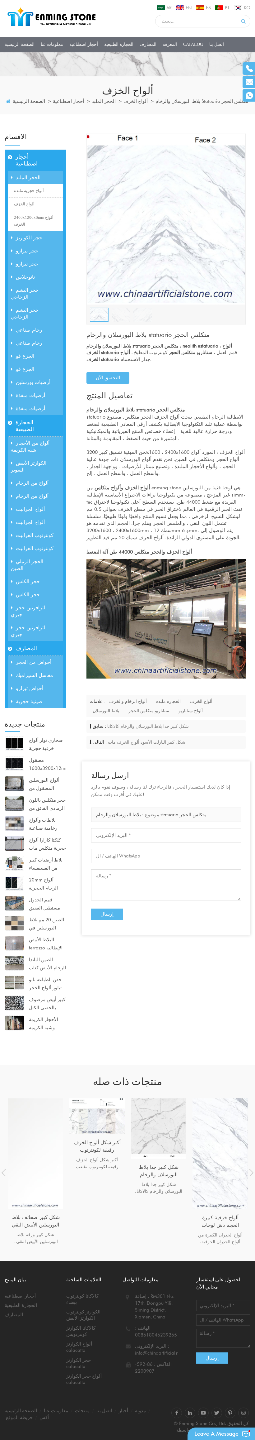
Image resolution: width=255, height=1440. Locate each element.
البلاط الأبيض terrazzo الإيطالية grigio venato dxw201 (46, 944)
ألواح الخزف (135, 101)
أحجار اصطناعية (83, 44)
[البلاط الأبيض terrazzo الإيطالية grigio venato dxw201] (14, 943)
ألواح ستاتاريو (190, 710)
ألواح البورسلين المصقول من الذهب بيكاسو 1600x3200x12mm (47, 784)
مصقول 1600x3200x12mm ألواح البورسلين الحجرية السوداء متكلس (47, 764)
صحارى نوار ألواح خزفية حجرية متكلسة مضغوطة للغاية (46, 744)
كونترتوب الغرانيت (34, 535)
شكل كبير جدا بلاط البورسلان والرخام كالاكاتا (148, 726)
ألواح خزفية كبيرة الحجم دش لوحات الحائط (220, 1222)
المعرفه (170, 44)
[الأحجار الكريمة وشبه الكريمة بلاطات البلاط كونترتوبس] (14, 1022)
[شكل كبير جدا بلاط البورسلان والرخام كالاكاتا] (158, 1128)
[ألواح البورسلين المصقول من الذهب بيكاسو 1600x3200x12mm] (14, 783)
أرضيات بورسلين (33, 382)
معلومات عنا (52, 44)
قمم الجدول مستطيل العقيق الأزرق (44, 904)
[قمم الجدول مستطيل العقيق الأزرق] (14, 903)
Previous (4, 1172)
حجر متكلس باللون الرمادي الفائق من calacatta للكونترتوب (47, 804)
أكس (44, 1417)
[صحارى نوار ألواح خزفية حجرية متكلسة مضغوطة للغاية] (14, 743)
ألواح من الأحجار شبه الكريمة (30, 446)
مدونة (140, 1411)
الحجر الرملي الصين (27, 565)
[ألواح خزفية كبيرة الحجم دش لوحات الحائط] (220, 1153)
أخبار (123, 1411)
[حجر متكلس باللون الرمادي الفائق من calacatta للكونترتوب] (14, 803)
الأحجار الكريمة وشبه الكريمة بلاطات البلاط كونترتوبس (43, 1024)
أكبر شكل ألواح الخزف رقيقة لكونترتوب (97, 1146)
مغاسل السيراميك (34, 675)
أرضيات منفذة (30, 395)
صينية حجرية (29, 701)
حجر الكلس (28, 581)
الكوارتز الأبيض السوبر (28, 466)
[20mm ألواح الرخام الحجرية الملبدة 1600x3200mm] (14, 883)
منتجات (82, 1411)
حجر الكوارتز (29, 238)
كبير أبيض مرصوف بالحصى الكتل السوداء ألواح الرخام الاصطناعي (47, 1004)
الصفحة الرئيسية (20, 44)
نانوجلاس (25, 277)
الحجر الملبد (104, 101)
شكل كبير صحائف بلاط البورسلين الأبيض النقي (36, 1221)
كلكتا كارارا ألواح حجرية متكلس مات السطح (47, 844)
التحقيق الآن (108, 378)
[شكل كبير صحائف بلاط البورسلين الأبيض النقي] (35, 1153)
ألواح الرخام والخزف (128, 701)
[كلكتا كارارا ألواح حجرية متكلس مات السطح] (14, 843)
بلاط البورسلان (106, 710)
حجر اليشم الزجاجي (25, 293)
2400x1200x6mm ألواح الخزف (33, 221)
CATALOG (193, 44)
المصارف (148, 44)
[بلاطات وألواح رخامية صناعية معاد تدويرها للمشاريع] (14, 823)
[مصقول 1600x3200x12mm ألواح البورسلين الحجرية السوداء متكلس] (14, 763)
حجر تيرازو (27, 251)
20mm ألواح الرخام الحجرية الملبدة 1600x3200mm (45, 884)
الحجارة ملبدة (168, 701)
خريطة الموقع (19, 1417)
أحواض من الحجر (33, 662)
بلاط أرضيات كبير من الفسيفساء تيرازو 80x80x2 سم (46, 864)
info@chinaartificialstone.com (166, 1353)
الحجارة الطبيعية (118, 44)
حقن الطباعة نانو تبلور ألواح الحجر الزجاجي (45, 984)
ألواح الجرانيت (30, 509)
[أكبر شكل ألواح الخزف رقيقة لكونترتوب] (97, 1116)
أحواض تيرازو (29, 688)
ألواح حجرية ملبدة (29, 190)
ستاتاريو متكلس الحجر (148, 710)
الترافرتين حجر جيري (29, 611)
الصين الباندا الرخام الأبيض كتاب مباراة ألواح (47, 964)
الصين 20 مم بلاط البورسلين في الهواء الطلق (46, 924)
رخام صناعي (29, 330)
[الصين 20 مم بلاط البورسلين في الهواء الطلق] (14, 923)
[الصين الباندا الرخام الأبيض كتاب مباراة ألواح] (14, 963)
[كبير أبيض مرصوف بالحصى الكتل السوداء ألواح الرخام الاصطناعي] (14, 1003)
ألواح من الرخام (32, 483)
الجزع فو (25, 356)
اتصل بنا (216, 44)
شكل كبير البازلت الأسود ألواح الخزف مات (146, 742)
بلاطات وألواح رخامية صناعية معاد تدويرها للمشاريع (43, 824)
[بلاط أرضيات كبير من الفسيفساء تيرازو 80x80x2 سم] (14, 863)
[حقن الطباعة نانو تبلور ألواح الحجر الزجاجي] (14, 982)
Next (251, 1172)
